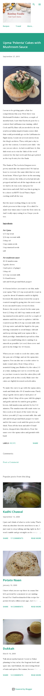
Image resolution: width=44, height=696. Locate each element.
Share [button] (35, 443)
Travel (18, 26)
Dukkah (8, 648)
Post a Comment (11, 462)
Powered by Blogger (23, 689)
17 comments (17, 538)
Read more (36, 538)
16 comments (17, 606)
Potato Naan (12, 580)
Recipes (6, 26)
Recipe (13, 443)
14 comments (17, 675)
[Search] (33, 4)
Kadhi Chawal (13, 512)
